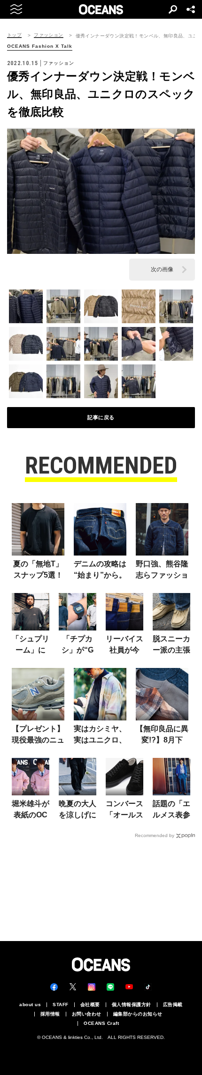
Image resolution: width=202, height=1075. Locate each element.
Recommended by (154, 835)
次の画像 (162, 269)
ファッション (48, 35)
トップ (14, 35)
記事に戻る (101, 417)
